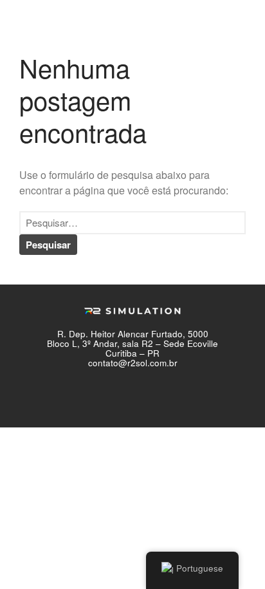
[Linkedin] (175, 395)
